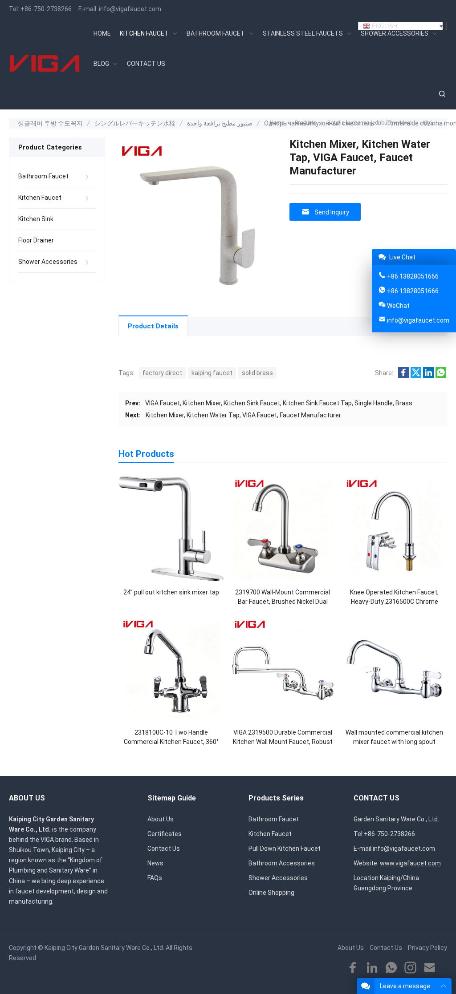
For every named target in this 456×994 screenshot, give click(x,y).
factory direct (162, 372)
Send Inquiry (331, 212)
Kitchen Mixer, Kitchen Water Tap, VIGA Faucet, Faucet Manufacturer (243, 415)
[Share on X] (416, 375)
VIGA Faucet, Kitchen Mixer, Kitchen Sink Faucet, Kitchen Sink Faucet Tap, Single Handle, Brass (278, 403)
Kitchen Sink (35, 218)
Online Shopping (271, 892)
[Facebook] (353, 968)
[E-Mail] (429, 968)
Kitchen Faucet (39, 197)
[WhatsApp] (391, 968)
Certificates (164, 833)
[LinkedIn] (372, 968)
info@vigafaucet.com (130, 8)
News (155, 863)
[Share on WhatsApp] (441, 375)
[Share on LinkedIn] (428, 375)
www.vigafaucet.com (410, 863)
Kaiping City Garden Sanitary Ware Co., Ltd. (104, 947)
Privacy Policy (427, 947)
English (383, 26)
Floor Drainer (36, 240)
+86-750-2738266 (46, 8)
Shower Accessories (47, 261)
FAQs (154, 877)
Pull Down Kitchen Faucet (284, 848)
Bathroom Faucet (43, 176)
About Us (160, 819)
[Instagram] (410, 968)
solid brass (257, 372)
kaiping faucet (211, 372)
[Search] (441, 94)
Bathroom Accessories (281, 863)
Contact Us (163, 848)
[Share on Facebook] (403, 375)
